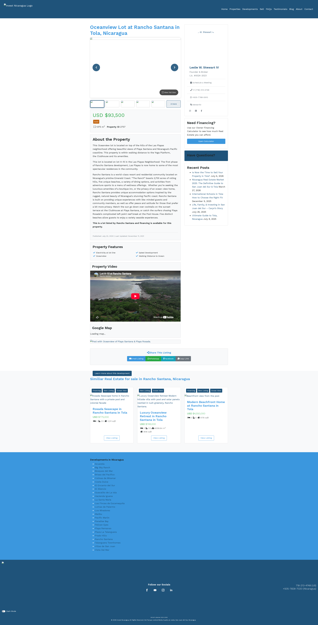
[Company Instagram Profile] (163, 590)
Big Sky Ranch (102, 467)
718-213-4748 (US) (306, 585)
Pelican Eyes (101, 524)
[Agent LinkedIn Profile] (196, 111)
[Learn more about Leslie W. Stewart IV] (206, 43)
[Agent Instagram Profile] (190, 111)
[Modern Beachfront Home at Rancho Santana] (206, 396)
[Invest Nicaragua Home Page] (18, 9)
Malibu (98, 514)
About (299, 9)
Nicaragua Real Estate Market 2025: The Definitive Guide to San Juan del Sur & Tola (208, 183)
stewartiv (196, 104)
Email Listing (137, 358)
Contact (308, 9)
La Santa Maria (103, 499)
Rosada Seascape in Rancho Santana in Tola (110, 410)
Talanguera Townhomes (107, 542)
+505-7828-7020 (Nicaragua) (299, 588)
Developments (250, 9)
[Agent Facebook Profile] (201, 111)
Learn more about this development (112, 373)
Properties (235, 9)
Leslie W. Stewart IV (204, 67)
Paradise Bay (101, 521)
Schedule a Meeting (202, 82)
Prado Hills (101, 535)
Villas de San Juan (105, 546)
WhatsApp (154, 358)
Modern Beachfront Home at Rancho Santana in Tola (206, 405)
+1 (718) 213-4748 (200, 90)
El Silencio (100, 489)
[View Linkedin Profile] (171, 590)
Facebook (169, 358)
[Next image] (174, 67)
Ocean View (122, 391)
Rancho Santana (104, 539)
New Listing (109, 391)
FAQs (269, 9)
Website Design (201, 620)
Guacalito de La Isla (106, 492)
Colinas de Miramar (105, 478)
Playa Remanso (103, 528)
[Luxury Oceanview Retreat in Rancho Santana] (159, 401)
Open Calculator (206, 141)
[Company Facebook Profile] (147, 590)
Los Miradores (102, 510)
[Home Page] (53, 585)
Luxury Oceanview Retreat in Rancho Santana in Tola (153, 416)
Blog (291, 9)
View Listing (112, 438)
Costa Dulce (101, 481)
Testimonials (280, 9)
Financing (97, 391)
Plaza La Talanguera (106, 532)
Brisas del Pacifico (105, 474)
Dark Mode (11, 611)
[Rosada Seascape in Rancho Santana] (111, 399)
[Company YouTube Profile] (155, 590)
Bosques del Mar (104, 471)
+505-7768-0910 (200, 97)
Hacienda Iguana (104, 496)
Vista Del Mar (102, 550)
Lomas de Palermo (105, 506)
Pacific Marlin (102, 517)
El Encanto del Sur (105, 485)
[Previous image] (96, 67)
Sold (96, 122)
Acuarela (99, 464)
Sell (262, 9)
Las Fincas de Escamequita (110, 503)
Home (224, 9)
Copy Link (184, 358)
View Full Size (169, 92)
